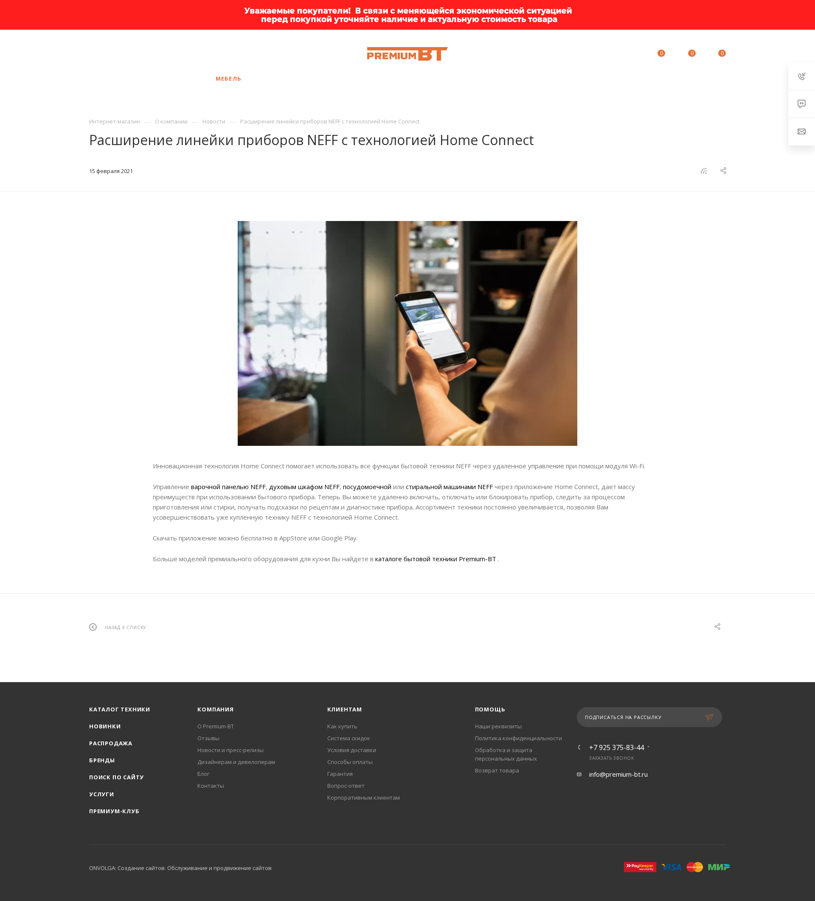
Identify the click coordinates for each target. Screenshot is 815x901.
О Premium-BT (215, 726)
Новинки (105, 726)
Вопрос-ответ (346, 785)
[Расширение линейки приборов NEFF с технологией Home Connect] (407, 333)
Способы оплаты (350, 762)
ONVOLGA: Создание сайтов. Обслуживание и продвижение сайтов (180, 868)
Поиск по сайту (116, 777)
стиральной (424, 486)
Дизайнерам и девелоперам (236, 762)
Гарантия (340, 774)
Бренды (102, 760)
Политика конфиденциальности (518, 738)
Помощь (490, 709)
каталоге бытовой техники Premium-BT (436, 558)
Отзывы (208, 738)
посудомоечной (367, 486)
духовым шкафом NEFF (304, 486)
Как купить (342, 726)
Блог (203, 774)
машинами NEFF (467, 486)
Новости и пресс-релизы (230, 750)
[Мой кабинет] (623, 55)
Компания (215, 709)
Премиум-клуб (114, 811)
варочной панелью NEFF (228, 486)
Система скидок (348, 738)
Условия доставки (351, 750)
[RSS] (704, 170)
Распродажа (110, 743)
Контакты (210, 785)
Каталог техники (119, 709)
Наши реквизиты (498, 726)
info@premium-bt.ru (618, 774)
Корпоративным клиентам (363, 797)
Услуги (101, 794)
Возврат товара (497, 770)
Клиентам (344, 709)
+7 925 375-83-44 (163, 54)
